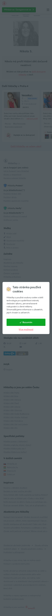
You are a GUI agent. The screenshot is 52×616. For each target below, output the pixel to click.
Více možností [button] (26, 329)
